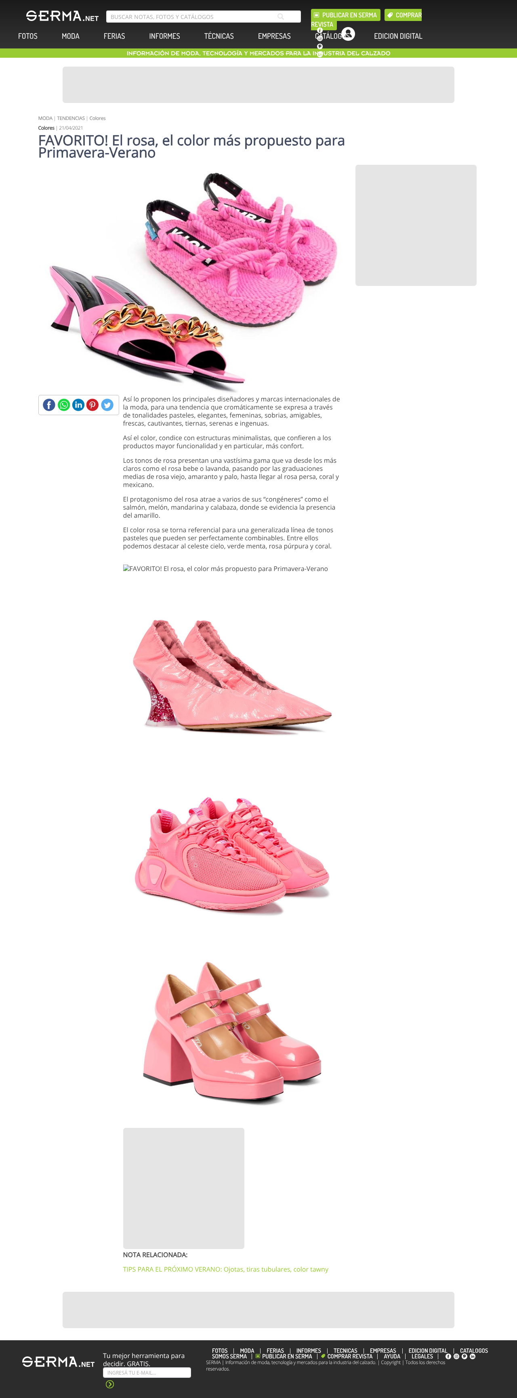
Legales (422, 1356)
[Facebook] (49, 405)
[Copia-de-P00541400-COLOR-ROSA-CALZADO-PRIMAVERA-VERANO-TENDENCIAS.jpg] (232, 1030)
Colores (97, 118)
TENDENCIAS (70, 118)
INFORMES (164, 36)
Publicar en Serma (349, 15)
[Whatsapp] (63, 405)
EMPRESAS (274, 36)
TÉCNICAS (219, 36)
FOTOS (28, 36)
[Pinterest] (92, 405)
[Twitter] (107, 405)
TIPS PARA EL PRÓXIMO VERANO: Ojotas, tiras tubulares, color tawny (225, 1269)
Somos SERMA (229, 1356)
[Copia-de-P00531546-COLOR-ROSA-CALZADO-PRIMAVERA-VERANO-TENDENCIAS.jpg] (232, 670)
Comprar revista (350, 1356)
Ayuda (392, 1356)
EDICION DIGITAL (398, 36)
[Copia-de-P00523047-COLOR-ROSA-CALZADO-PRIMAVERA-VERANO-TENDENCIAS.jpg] (232, 850)
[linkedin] (320, 54)
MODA (71, 36)
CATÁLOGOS (332, 36)
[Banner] (258, 85)
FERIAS (114, 36)
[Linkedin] (78, 405)
